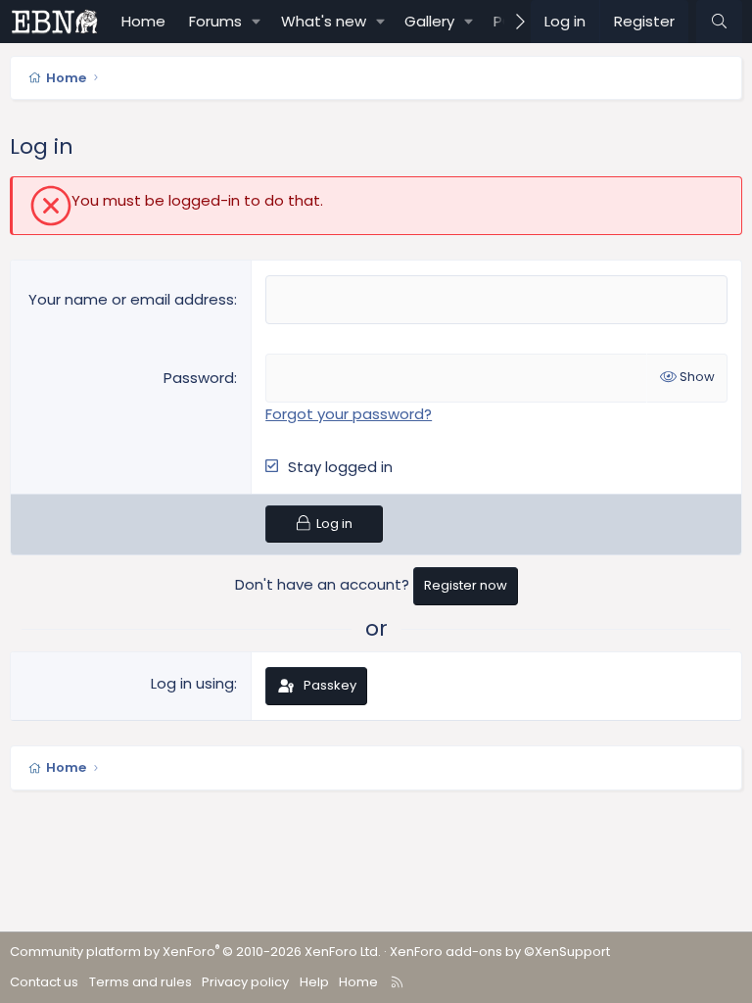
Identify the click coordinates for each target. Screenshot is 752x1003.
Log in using (192, 683)
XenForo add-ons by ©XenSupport (500, 951)
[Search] (719, 21)
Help (314, 982)
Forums (215, 21)
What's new (323, 21)
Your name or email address (131, 299)
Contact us (44, 982)
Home (143, 21)
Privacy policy (245, 982)
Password (199, 377)
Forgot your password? (348, 414)
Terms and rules (140, 982)
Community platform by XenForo (195, 951)
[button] (256, 21)
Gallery (429, 21)
